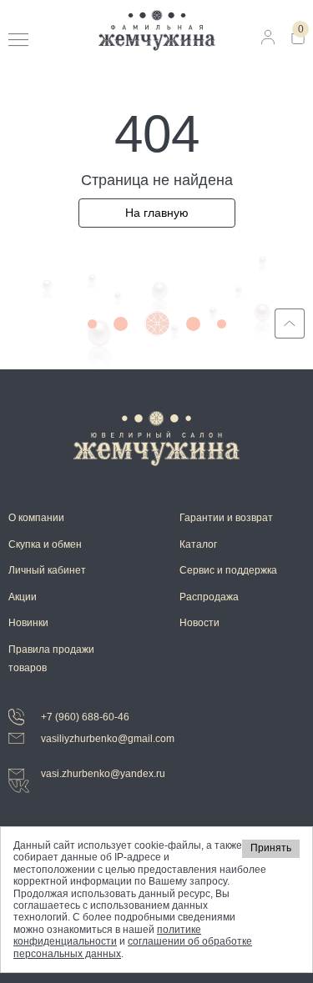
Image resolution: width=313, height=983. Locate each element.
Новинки (28, 623)
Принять (270, 848)
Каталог (198, 544)
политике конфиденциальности (107, 935)
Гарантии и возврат (226, 518)
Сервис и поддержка (228, 570)
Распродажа (209, 597)
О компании (36, 518)
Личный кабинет (47, 570)
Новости (199, 623)
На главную (157, 212)
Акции (22, 597)
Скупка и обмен (45, 544)
